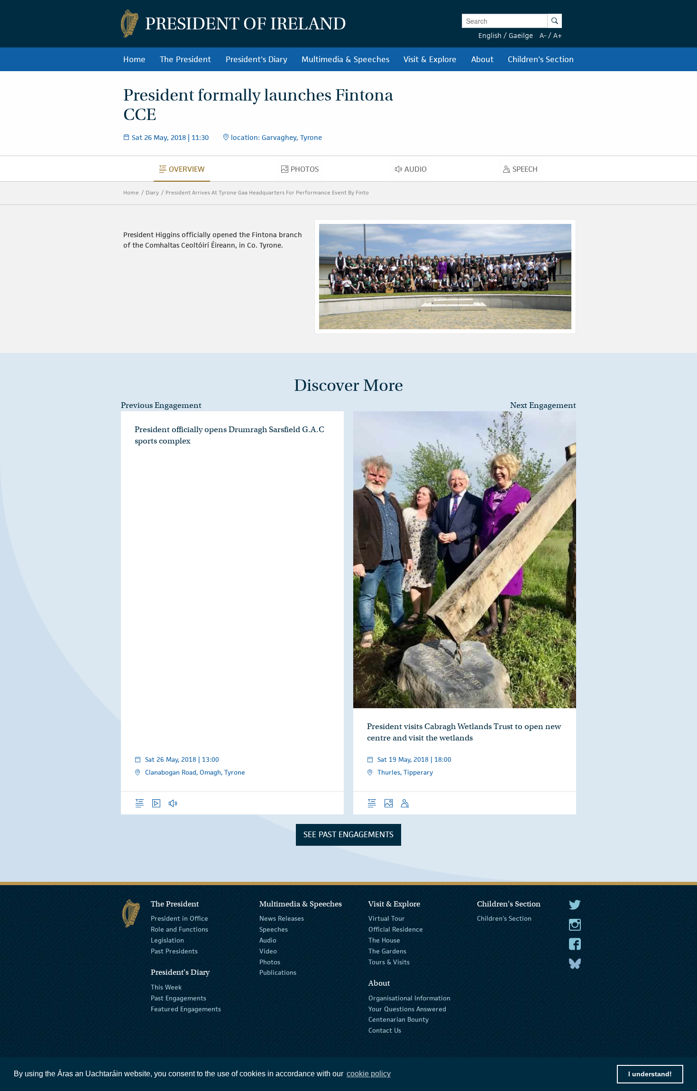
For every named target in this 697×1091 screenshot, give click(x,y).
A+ (557, 35)
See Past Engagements (348, 834)
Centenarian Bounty (398, 1019)
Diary (152, 192)
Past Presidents (174, 951)
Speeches (273, 929)
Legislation (167, 940)
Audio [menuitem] (418, 171)
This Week (166, 987)
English (490, 35)
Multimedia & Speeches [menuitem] (345, 59)
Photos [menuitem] (307, 171)
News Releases (281, 918)
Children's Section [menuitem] (541, 59)
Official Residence (395, 929)
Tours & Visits (389, 961)
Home (131, 192)
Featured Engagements (186, 1008)
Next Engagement (543, 405)
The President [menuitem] (185, 59)
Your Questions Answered (407, 1008)
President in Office (179, 918)
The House (384, 940)
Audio (267, 940)
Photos (269, 961)
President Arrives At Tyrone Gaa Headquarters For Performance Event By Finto (267, 192)
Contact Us (384, 1030)
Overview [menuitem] (189, 171)
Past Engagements (178, 998)
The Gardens (387, 951)
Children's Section (504, 918)
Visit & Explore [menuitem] (430, 59)
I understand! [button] (650, 1074)
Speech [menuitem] (528, 171)
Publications (277, 972)
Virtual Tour (386, 918)
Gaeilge (521, 35)
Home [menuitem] (134, 59)
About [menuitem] (482, 59)
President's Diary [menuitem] (256, 59)
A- (543, 35)
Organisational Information (409, 998)
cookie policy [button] (369, 1074)
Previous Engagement (161, 405)
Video (268, 951)
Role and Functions (179, 929)
